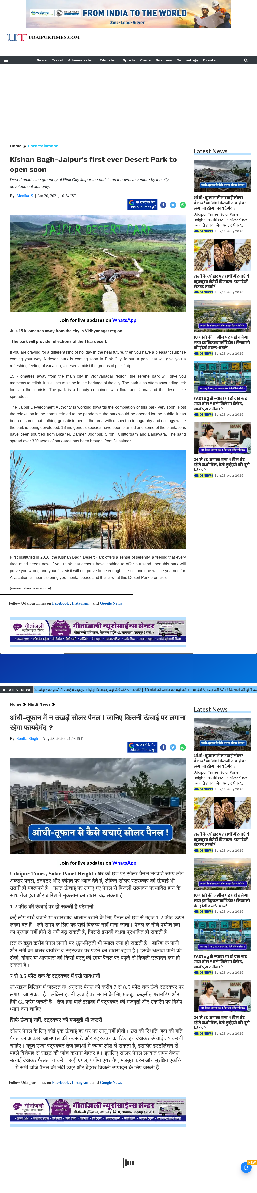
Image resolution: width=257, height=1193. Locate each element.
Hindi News (39, 704)
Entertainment (43, 145)
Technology (187, 60)
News (42, 60)
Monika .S (25, 196)
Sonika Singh (27, 738)
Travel (57, 60)
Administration (81, 60)
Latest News (211, 151)
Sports (129, 60)
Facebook (60, 603)
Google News (111, 603)
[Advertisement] (128, 99)
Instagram (80, 603)
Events (209, 60)
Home (16, 145)
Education (109, 60)
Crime (145, 60)
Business (164, 60)
